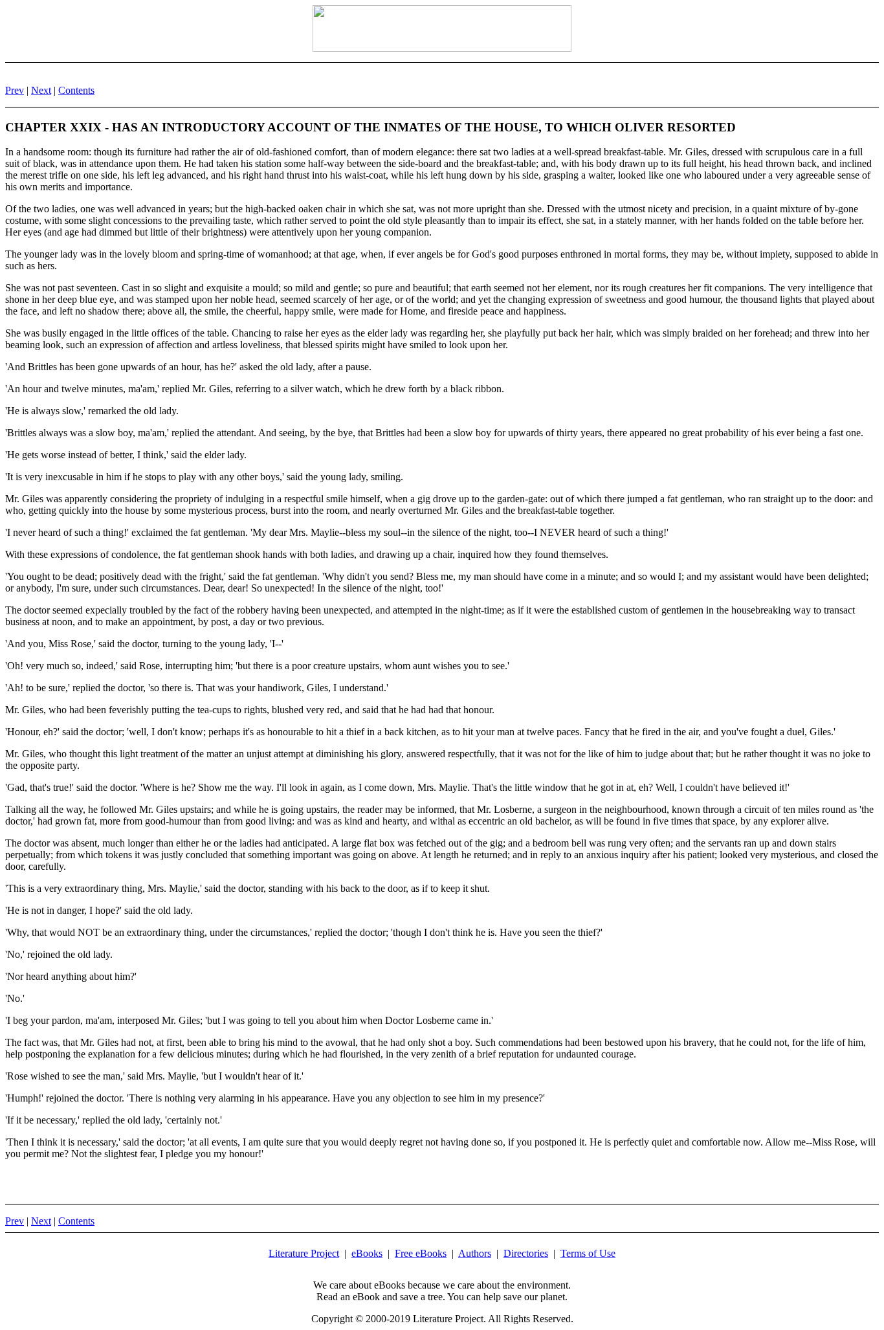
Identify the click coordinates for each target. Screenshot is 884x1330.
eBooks (366, 1253)
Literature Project (304, 1253)
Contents (76, 90)
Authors (474, 1253)
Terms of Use (587, 1253)
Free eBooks (421, 1253)
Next (41, 90)
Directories (525, 1253)
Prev (14, 90)
